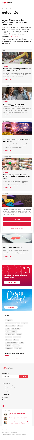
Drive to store (15, 328)
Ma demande (12, 282)
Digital (19, 326)
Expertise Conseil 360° (8, 385)
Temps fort (9, 348)
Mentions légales (5, 430)
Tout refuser (17, 219)
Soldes (8, 345)
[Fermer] (31, 210)
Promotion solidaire (11, 342)
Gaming (8, 337)
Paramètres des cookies (17, 228)
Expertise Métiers (7, 391)
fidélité (19, 334)
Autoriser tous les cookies (17, 224)
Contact (4, 400)
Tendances (18, 348)
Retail (21, 342)
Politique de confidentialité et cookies (9, 432)
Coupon (24, 323)
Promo (16, 340)
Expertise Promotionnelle (9, 387)
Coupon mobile (10, 326)
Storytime (16, 345)
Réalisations (6, 394)
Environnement (10, 334)
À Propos (5, 397)
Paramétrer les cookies (6, 437)
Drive (7, 328)
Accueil (5, 8)
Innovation (16, 337)
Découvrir (11, 307)
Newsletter (5, 373)
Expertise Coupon (7, 389)
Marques (8, 340)
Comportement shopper (12, 323)
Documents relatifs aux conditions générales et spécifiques (14, 434)
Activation (8, 320)
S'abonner (24, 376)
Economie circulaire (11, 331)
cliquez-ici (14, 36)
